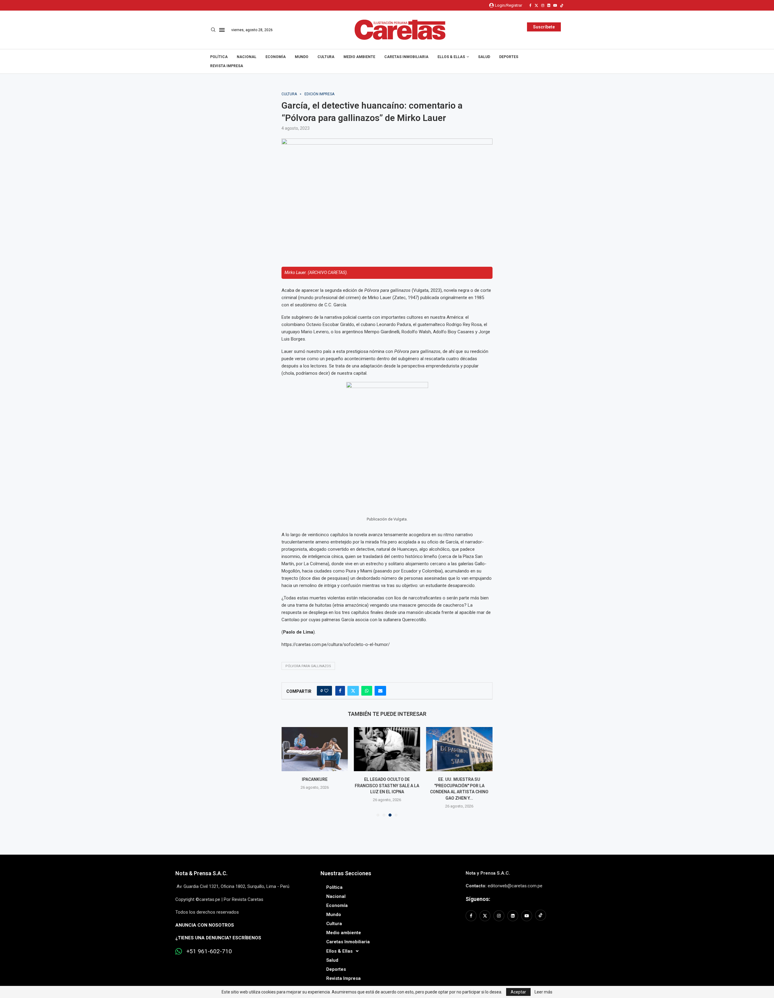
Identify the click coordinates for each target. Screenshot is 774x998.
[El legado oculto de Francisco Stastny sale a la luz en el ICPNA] (387, 749)
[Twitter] (536, 5)
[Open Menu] (222, 30)
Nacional (246, 57)
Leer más (543, 992)
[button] (290, 771)
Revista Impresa (226, 66)
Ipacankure (314, 779)
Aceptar (518, 992)
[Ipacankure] (314, 749)
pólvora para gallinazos (308, 666)
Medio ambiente (359, 57)
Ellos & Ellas (451, 57)
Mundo (301, 57)
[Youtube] (555, 5)
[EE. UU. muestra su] (459, 749)
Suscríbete (544, 26)
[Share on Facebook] (340, 691)
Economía (275, 57)
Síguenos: (478, 899)
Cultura (325, 57)
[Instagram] (543, 5)
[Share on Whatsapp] (366, 691)
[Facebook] (530, 5)
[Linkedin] (549, 5)
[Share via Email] (380, 691)
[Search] (213, 30)
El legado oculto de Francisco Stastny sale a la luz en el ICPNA (387, 785)
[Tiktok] (562, 5)
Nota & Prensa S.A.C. (201, 873)
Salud (484, 57)
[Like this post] (326, 691)
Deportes (508, 57)
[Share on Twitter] (353, 691)
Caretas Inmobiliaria (406, 57)
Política (219, 57)
